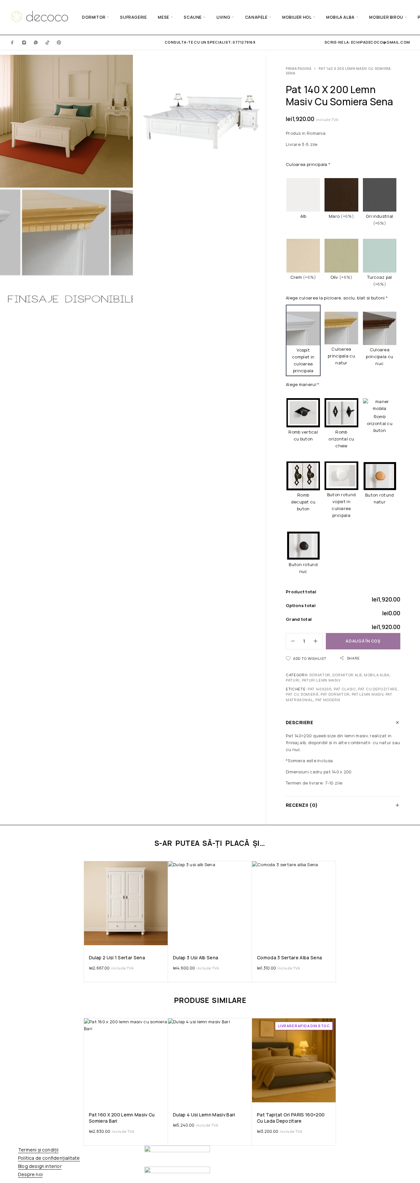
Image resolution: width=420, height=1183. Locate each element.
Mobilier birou (386, 17)
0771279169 (243, 42)
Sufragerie (133, 17)
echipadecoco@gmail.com (380, 42)
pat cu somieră (302, 694)
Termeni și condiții (38, 1150)
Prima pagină (298, 68)
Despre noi (30, 1174)
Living (224, 17)
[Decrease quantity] (290, 641)
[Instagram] (24, 42)
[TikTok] (47, 42)
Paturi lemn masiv (321, 680)
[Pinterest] (59, 42)
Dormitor (94, 17)
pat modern (327, 699)
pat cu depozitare (378, 688)
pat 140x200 (320, 688)
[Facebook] (12, 42)
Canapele (256, 17)
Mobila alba (340, 17)
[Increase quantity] (318, 641)
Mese (163, 17)
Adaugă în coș (363, 641)
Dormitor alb (347, 674)
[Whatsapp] (35, 42)
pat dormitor (335, 694)
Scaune (193, 17)
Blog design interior (40, 1166)
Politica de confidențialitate (49, 1158)
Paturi (293, 680)
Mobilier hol (296, 17)
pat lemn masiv (368, 694)
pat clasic (345, 688)
